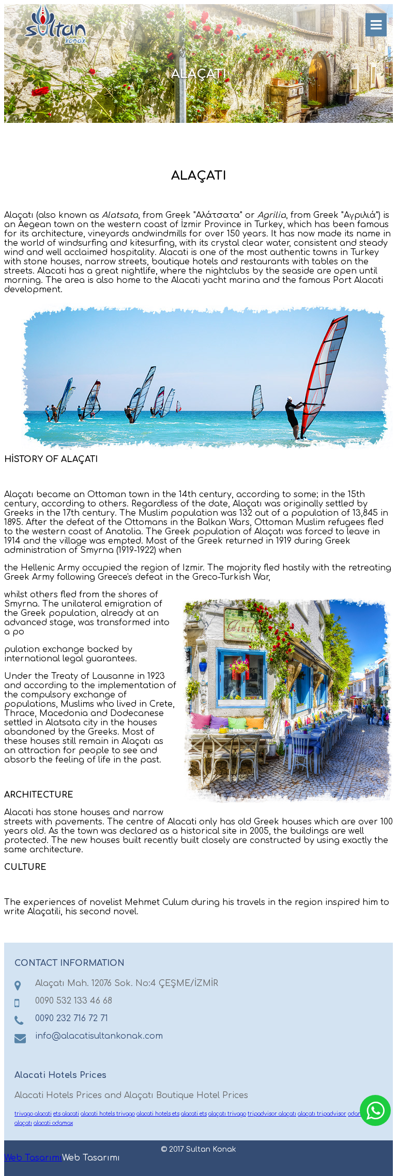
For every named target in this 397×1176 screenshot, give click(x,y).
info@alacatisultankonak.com (99, 1036)
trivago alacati (33, 1114)
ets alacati (66, 1114)
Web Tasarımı (33, 1158)
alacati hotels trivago (108, 1114)
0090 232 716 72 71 (71, 1018)
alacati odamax (53, 1123)
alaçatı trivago (227, 1114)
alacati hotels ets (157, 1114)
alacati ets (194, 1114)
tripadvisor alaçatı (272, 1114)
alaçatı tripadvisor (322, 1114)
